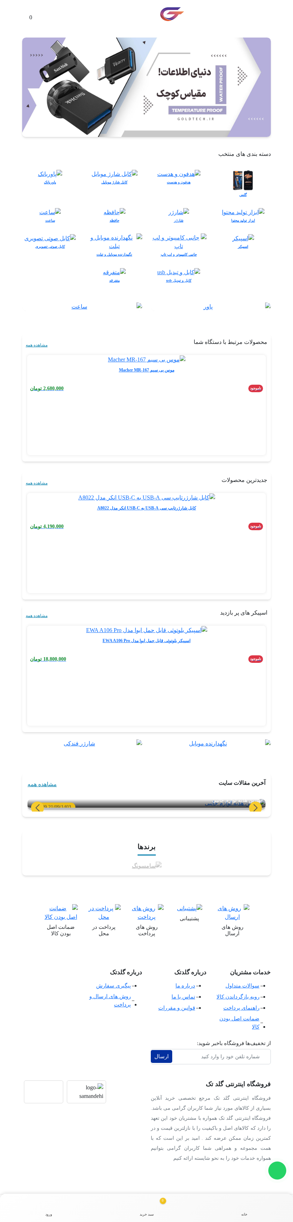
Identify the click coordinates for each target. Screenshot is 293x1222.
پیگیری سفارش (113, 986)
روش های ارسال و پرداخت (110, 1000)
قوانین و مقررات (176, 1008)
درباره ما (185, 986)
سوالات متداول (242, 986)
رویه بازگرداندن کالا (238, 997)
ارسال (161, 1056)
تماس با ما (183, 997)
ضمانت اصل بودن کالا (239, 1023)
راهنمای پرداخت (241, 1008)
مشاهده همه (37, 345)
